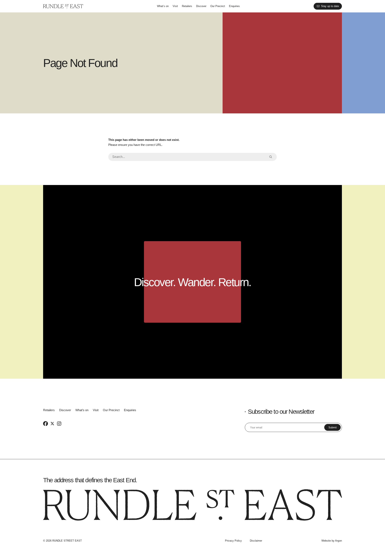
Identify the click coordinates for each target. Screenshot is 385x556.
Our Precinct (217, 6)
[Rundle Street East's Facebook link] (45, 423)
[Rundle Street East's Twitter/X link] (52, 423)
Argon (338, 540)
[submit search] (271, 157)
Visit (175, 6)
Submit (332, 427)
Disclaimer (256, 540)
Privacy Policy (233, 540)
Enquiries (234, 6)
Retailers (187, 6)
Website (326, 540)
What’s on (163, 6)
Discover (201, 6)
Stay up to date (330, 6)
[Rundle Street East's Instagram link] (59, 423)
